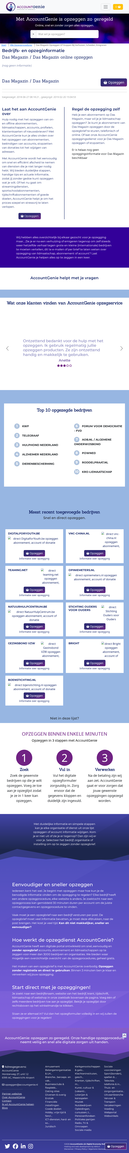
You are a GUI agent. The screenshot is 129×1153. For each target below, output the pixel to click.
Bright (74, 643)
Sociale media (83, 1130)
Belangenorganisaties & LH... (58, 1072)
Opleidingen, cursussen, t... (82, 1110)
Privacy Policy (81, 1149)
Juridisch (50, 1126)
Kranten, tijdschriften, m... (87, 1082)
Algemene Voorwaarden (99, 1149)
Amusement (52, 1066)
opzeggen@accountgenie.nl (21, 1084)
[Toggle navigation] (105, 7)
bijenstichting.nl (22, 680)
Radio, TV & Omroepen (81, 1124)
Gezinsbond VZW (21, 643)
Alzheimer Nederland (40, 454)
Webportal (110, 1112)
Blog (5, 1107)
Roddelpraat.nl (95, 462)
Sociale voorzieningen (112, 1068)
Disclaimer (68, 1149)
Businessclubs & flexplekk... (54, 1086)
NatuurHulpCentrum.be (27, 606)
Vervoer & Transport (109, 1100)
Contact (6, 1100)
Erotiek (49, 1098)
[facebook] (15, 1146)
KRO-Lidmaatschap (97, 471)
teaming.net (18, 570)
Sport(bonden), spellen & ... (113, 1075)
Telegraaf (30, 435)
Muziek (79, 1101)
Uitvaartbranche (113, 1094)
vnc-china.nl (79, 533)
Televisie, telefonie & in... (112, 1082)
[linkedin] (23, 1146)
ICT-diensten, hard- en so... (58, 1121)
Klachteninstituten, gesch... (86, 1075)
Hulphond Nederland (40, 445)
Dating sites (52, 1091)
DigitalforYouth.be (24, 533)
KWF (25, 426)
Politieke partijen (85, 1119)
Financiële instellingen (52, 1103)
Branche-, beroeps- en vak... (58, 1079)
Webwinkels (111, 1115)
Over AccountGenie (13, 1097)
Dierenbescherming (38, 463)
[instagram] (30, 1146)
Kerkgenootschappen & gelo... (87, 1068)
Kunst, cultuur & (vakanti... (84, 1089)
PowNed (89, 453)
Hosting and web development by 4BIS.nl (82, 1146)
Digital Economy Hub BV (97, 1144)
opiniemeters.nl (82, 570)
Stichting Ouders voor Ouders (83, 608)
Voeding (109, 1108)
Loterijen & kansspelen (81, 1096)
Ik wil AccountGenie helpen (18, 1104)
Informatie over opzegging (34, 558)
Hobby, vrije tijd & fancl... (55, 1114)
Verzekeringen (112, 1105)
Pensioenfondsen (85, 1115)
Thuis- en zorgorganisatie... (114, 1089)
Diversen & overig (55, 1094)
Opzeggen (115, 82)
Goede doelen (53, 1108)
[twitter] (7, 1146)
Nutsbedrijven (83, 1105)
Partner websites (12, 1093)
